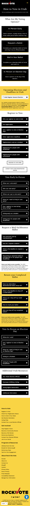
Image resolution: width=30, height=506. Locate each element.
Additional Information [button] (10, 393)
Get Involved (6, 425)
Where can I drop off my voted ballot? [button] (12, 298)
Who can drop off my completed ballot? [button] (13, 310)
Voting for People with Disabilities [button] (10, 362)
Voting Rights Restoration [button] (11, 387)
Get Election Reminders (8, 418)
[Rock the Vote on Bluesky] (13, 497)
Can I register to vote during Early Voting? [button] (11, 207)
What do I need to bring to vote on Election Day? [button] (12, 350)
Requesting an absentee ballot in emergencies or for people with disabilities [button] (13, 257)
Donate (4, 458)
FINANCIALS (19, 504)
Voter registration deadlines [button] (11, 137)
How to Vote (6, 408)
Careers (4, 467)
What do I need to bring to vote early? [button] (12, 200)
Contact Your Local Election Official (11, 422)
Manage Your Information (8, 478)
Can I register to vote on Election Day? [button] (13, 130)
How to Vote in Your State (9, 415)
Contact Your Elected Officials (10, 437)
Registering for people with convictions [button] (11, 155)
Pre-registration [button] (8, 124)
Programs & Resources (10, 443)
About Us (4, 461)
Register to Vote (6, 411)
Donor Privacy (5, 471)
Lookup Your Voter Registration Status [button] (15, 169)
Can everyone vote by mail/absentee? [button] (9, 237)
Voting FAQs (5, 420)
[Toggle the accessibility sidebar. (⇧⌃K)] (26, 497)
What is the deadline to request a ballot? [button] (13, 249)
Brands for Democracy (8, 448)
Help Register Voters (7, 428)
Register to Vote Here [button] (15, 162)
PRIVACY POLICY (12, 504)
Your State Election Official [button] (11, 376)
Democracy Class (6, 450)
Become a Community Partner (10, 430)
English (3, 503)
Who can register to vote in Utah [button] (13, 119)
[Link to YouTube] (17, 497)
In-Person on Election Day (15, 75)
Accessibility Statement (8, 475)
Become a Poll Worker (8, 433)
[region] (15, 97)
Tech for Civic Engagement (9, 452)
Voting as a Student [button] (9, 356)
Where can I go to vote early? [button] (12, 194)
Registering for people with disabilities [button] (11, 148)
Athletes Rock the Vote (8, 446)
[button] (27, 4)
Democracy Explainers (8, 435)
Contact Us (5, 463)
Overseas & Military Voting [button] (11, 382)
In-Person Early (15, 32)
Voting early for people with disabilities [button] (11, 219)
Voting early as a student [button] (10, 213)
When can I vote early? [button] (10, 183)
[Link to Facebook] (11, 497)
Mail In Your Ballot (15, 60)
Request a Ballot (15, 46)
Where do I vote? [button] (8, 337)
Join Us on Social (6, 439)
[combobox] (4, 503)
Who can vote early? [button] (9, 188)
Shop (4, 465)
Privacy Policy (5, 469)
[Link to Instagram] (15, 497)
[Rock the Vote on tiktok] (19, 497)
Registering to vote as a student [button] (13, 142)
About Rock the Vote (9, 455)
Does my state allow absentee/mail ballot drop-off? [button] (12, 284)
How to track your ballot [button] (10, 305)
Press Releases (6, 473)
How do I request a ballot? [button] (11, 243)
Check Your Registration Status (10, 413)
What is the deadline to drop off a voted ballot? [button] (13, 291)
